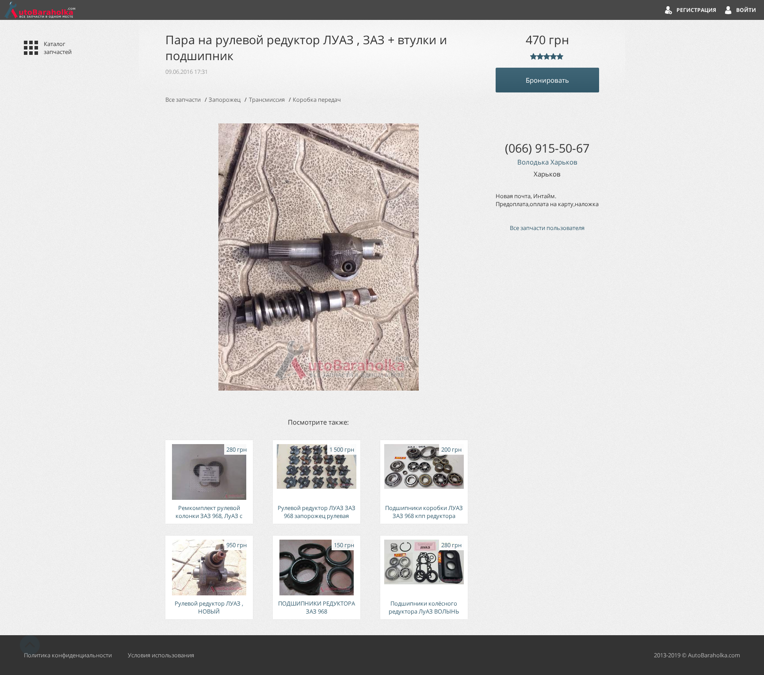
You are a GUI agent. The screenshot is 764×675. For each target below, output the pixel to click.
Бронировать (547, 80)
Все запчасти (183, 100)
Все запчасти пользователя (547, 228)
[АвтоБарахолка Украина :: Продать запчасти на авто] (40, 10)
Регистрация (696, 10)
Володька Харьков (547, 161)
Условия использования (161, 655)
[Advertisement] (547, 388)
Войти (746, 10)
